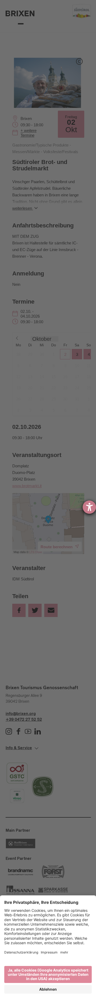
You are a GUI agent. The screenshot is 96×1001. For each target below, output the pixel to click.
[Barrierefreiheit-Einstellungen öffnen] (89, 507)
